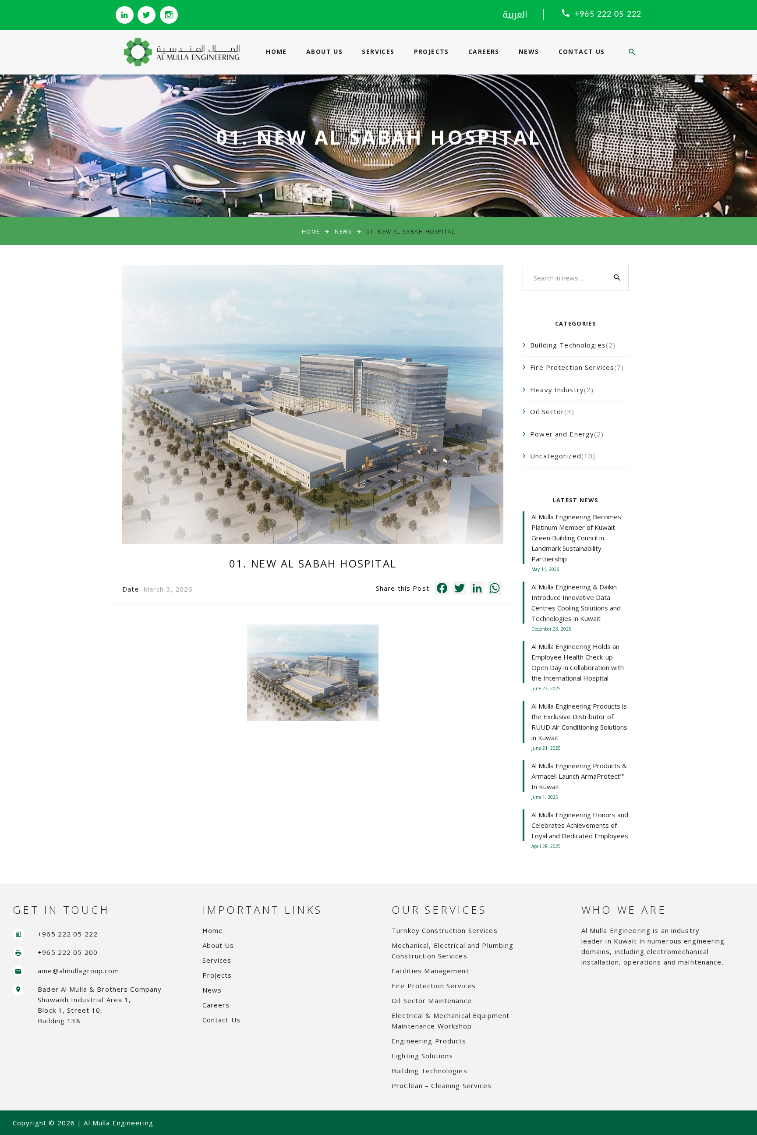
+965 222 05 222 (608, 14)
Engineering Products (429, 1040)
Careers (483, 51)
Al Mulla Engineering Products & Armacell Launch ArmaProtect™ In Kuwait (579, 776)
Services (378, 51)
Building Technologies (429, 1070)
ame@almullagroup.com (78, 970)
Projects (431, 51)
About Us (324, 51)
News (529, 51)
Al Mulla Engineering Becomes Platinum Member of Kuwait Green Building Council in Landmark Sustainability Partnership (576, 537)
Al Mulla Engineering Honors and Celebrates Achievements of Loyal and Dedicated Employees (579, 825)
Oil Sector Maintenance (432, 1000)
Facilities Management (430, 970)
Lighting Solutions (422, 1055)
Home (276, 51)
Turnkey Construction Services (445, 930)
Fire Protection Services (434, 985)
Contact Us (582, 51)
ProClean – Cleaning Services (442, 1085)
